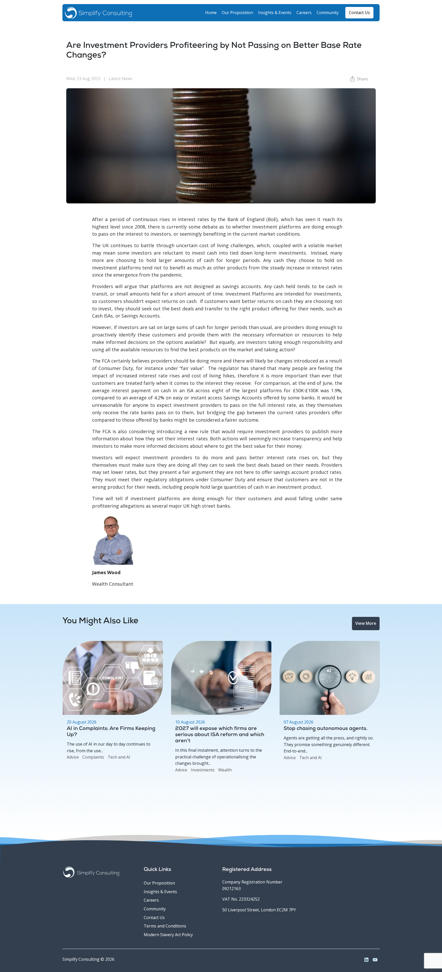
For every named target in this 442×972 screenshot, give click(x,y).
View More (365, 623)
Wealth (225, 770)
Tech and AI (119, 757)
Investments (203, 770)
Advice (73, 757)
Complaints (93, 757)
